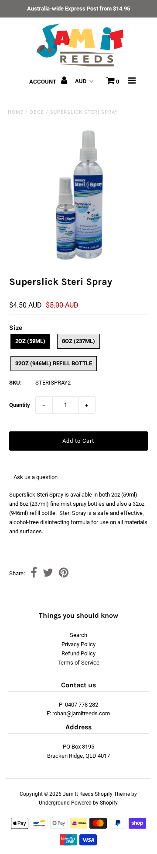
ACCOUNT (43, 81)
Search (78, 635)
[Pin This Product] (63, 574)
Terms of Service (78, 662)
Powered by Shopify (94, 803)
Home (16, 112)
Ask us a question (36, 477)
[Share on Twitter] (48, 574)
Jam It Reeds (78, 794)
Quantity (19, 405)
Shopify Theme (112, 794)
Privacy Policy (78, 644)
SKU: (15, 382)
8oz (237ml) (78, 341)
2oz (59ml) (30, 341)
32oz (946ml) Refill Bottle (53, 363)
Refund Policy (78, 653)
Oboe (37, 112)
